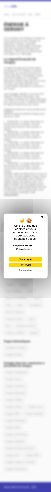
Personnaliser (25, 270)
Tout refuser (25, 265)
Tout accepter (25, 259)
